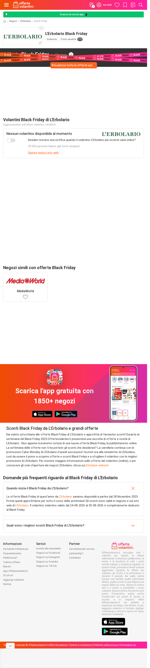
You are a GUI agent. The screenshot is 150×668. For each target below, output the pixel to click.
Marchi (7, 566)
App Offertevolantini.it (15, 571)
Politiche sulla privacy (106, 645)
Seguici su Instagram (48, 557)
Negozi (13, 21)
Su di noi (8, 575)
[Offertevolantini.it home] (24, 5)
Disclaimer (61, 645)
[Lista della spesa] (133, 5)
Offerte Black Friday (35, 54)
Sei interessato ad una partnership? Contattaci (81, 553)
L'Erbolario (25, 21)
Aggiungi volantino (13, 579)
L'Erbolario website (97, 465)
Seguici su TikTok (46, 565)
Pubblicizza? (10, 557)
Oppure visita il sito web (43, 152)
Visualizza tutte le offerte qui (72, 65)
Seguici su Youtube (47, 561)
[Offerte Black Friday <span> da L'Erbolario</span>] (71, 54)
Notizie (7, 584)
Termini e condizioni (80, 645)
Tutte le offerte (11, 562)
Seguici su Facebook (48, 552)
